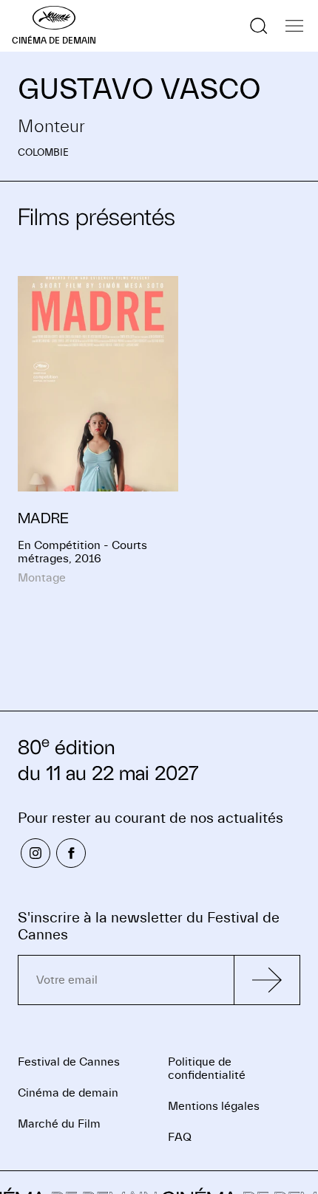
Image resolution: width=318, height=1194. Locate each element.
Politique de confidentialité (207, 1068)
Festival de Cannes (69, 1062)
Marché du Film (59, 1124)
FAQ (180, 1137)
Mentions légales (214, 1106)
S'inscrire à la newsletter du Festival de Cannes (149, 926)
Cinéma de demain (68, 1093)
